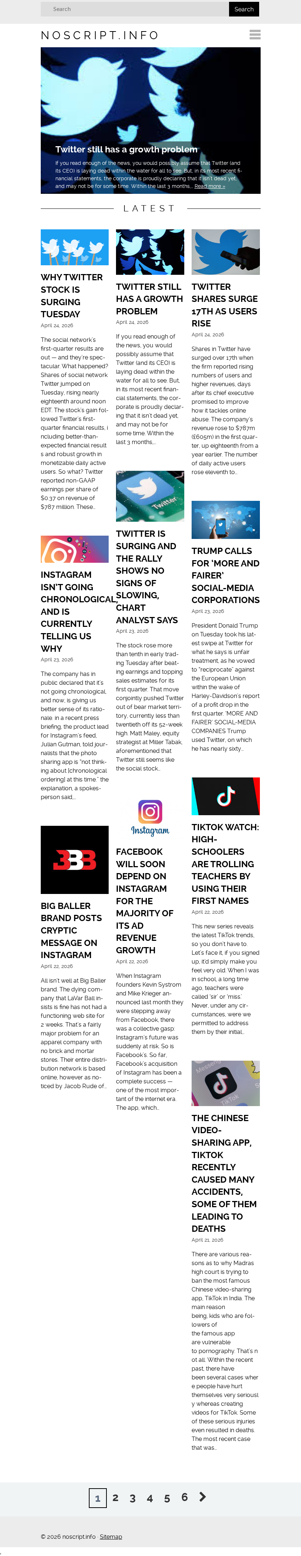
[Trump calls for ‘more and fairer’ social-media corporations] (226, 521)
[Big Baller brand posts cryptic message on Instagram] (75, 861)
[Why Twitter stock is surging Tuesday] (75, 248)
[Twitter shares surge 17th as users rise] (226, 253)
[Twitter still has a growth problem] (150, 253)
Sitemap (111, 1536)
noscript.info (101, 35)
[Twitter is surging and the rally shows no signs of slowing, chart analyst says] (150, 497)
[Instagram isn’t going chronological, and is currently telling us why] (75, 550)
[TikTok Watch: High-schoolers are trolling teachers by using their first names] (226, 797)
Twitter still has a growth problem (126, 149)
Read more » (210, 186)
